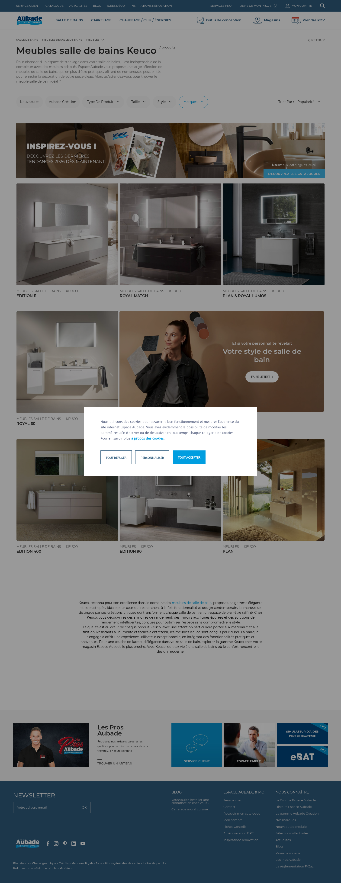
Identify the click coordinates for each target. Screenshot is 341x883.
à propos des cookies (147, 438)
